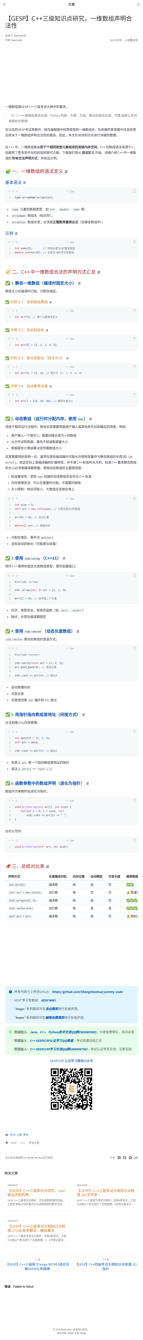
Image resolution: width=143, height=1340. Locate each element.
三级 (19, 1134)
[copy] (134, 191)
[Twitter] (119, 1158)
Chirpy (83, 1332)
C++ (23, 1142)
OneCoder (16, 40)
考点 (25, 1134)
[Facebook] (125, 1158)
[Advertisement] (71, 74)
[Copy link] (136, 1158)
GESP (12, 1134)
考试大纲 (34, 1142)
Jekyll (70, 1332)
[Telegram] (130, 1158)
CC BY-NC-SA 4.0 (33, 1157)
